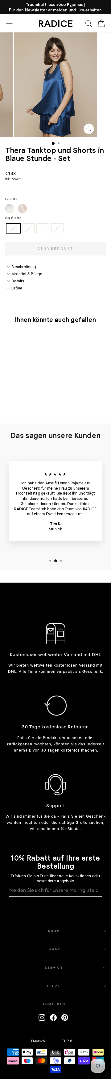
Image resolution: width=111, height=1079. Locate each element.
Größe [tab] (17, 288)
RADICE (55, 23)
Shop (54, 931)
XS (13, 228)
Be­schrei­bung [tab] (23, 266)
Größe (13, 218)
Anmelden (54, 1004)
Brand (54, 949)
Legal (53, 986)
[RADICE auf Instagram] (42, 1017)
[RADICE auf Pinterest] (64, 1017)
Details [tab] (17, 281)
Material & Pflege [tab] (26, 274)
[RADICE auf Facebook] (53, 1017)
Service (54, 967)
